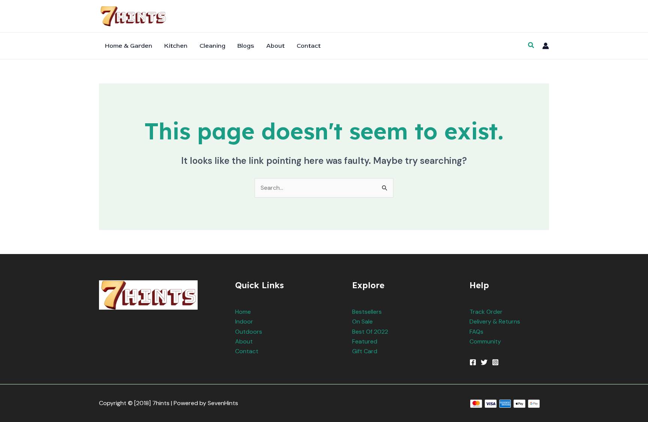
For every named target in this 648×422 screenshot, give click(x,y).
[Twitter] (484, 362)
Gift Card (364, 351)
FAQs (476, 332)
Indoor (244, 321)
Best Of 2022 (370, 332)
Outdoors (248, 332)
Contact (246, 351)
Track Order (486, 312)
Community (485, 341)
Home (243, 312)
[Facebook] (473, 362)
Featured (364, 341)
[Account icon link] (545, 45)
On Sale (362, 321)
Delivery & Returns (495, 321)
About (244, 341)
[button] (531, 46)
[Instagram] (495, 362)
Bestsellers (367, 312)
